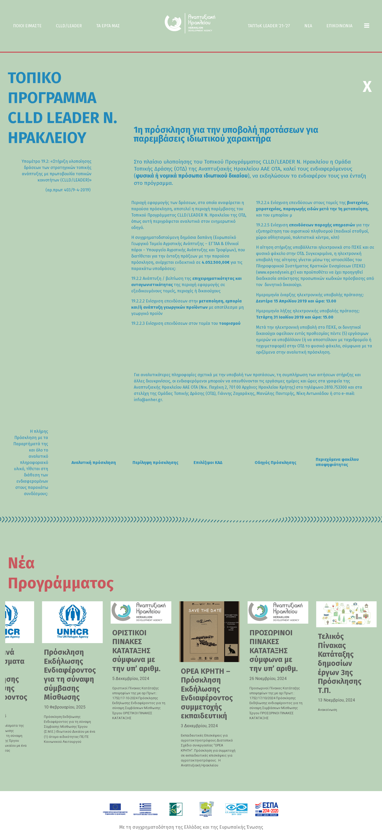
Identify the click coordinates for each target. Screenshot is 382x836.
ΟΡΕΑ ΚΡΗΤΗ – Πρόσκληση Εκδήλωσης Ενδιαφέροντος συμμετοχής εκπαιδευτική (207, 694)
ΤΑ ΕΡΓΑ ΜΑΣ (108, 25)
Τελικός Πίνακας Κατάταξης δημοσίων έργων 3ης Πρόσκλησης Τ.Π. (339, 663)
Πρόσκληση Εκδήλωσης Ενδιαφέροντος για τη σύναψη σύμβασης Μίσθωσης (70, 675)
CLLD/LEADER (69, 25)
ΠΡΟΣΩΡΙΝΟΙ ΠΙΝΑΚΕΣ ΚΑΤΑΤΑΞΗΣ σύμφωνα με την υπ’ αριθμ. (273, 650)
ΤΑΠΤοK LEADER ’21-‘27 (269, 25)
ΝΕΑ (308, 25)
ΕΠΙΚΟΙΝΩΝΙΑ (339, 25)
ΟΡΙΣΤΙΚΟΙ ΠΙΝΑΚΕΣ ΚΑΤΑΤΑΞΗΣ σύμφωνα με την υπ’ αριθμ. (136, 650)
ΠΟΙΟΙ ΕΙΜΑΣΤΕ (27, 25)
